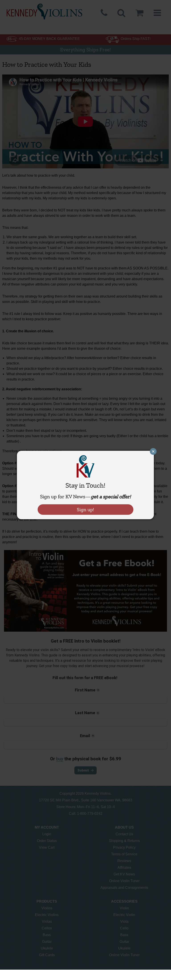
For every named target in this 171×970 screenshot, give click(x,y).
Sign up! (85, 510)
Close (153, 451)
